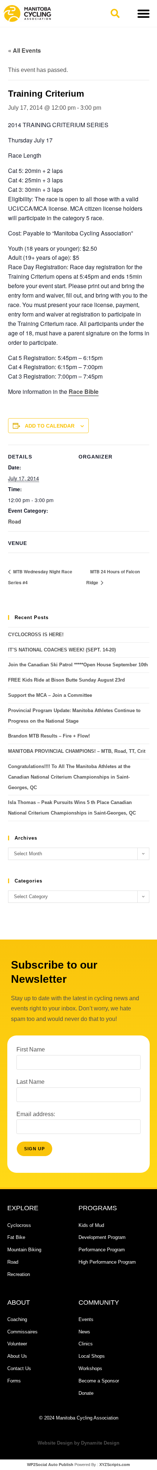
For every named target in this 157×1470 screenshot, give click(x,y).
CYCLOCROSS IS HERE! (36, 634)
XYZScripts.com (114, 1464)
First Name (30, 1049)
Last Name (30, 1082)
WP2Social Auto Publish (50, 1464)
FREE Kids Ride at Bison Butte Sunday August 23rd (66, 680)
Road (14, 521)
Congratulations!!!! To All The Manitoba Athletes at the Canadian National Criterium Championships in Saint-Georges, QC (69, 777)
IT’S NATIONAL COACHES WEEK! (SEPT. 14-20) (62, 650)
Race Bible (84, 391)
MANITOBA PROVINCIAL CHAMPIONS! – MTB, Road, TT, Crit (76, 751)
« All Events (24, 50)
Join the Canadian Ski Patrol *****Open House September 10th (78, 664)
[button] (115, 13)
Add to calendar (49, 426)
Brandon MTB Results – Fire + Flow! (49, 736)
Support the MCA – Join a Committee (50, 695)
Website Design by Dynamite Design (78, 1443)
